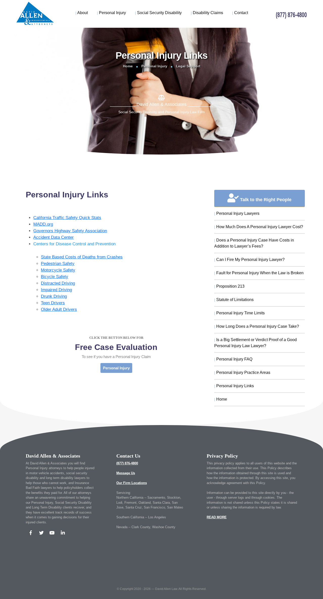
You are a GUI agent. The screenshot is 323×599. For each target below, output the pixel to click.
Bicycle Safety (54, 276)
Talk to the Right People (265, 199)
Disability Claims (207, 13)
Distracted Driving (58, 283)
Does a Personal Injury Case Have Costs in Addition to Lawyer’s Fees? (254, 243)
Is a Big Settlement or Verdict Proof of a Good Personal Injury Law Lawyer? (255, 343)
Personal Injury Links (234, 386)
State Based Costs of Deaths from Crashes (82, 257)
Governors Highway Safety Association (70, 230)
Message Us (125, 473)
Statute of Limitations (234, 299)
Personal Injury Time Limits (239, 313)
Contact (240, 13)
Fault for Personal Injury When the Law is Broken (259, 273)
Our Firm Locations (131, 483)
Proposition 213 (229, 286)
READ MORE (217, 517)
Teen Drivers (53, 303)
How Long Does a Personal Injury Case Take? (256, 326)
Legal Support (188, 66)
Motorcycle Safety (58, 270)
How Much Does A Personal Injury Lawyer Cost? (258, 227)
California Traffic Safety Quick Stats (67, 217)
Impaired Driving (56, 289)
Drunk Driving (54, 296)
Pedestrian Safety (57, 263)
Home (128, 66)
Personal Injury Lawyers (236, 213)
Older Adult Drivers (59, 309)
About (81, 13)
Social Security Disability (158, 13)
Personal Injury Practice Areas (242, 372)
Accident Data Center (53, 237)
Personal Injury (111, 13)
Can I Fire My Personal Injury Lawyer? (249, 259)
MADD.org (43, 224)
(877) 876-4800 (127, 463)
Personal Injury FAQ (233, 359)
